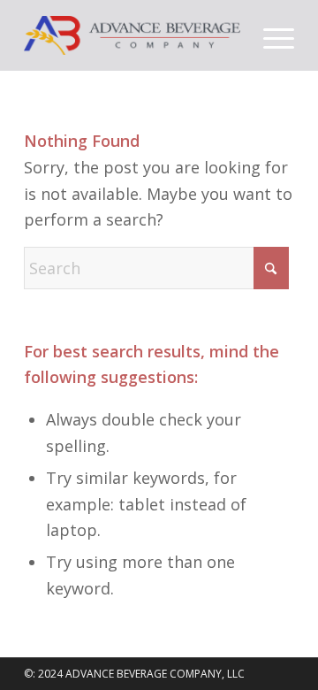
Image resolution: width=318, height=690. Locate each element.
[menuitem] (270, 35)
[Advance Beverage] (132, 35)
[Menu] (270, 35)
